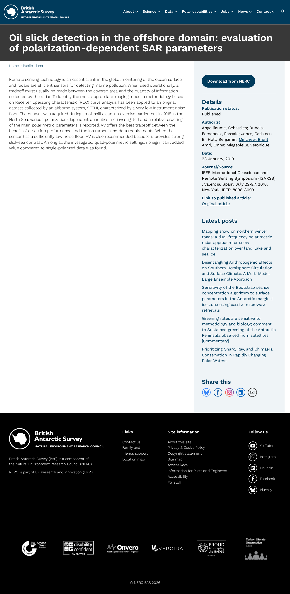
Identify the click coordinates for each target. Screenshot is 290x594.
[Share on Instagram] (229, 392)
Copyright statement (185, 453)
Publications (33, 66)
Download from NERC (228, 81)
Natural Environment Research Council (47, 464)
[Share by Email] (252, 392)
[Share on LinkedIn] (240, 392)
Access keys (178, 465)
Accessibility (178, 476)
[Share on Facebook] (217, 392)
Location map (133, 459)
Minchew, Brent (253, 139)
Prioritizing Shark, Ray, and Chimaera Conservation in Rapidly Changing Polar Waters (237, 355)
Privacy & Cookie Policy (186, 447)
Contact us (131, 442)
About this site (179, 442)
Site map (175, 459)
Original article (216, 203)
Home (14, 66)
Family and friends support (135, 450)
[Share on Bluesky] (206, 392)
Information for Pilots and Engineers (197, 471)
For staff (174, 482)
